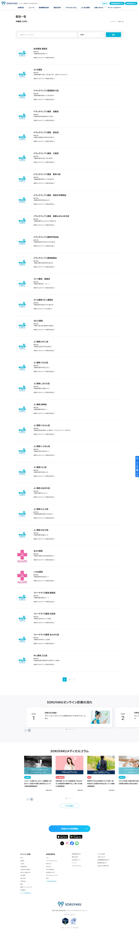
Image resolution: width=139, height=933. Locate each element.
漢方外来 (23, 878)
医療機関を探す (44, 7)
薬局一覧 (120, 21)
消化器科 (23, 875)
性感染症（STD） (50, 872)
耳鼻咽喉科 (23, 866)
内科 (21, 858)
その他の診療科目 (51, 881)
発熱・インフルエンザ (26, 887)
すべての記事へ (69, 806)
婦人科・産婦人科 (25, 872)
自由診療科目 (50, 854)
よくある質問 (85, 7)
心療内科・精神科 (25, 869)
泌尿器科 (23, 890)
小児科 (22, 864)
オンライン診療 (25, 854)
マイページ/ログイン (114, 7)
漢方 (47, 878)
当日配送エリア (76, 860)
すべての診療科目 (25, 893)
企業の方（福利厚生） (103, 866)
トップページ (114, 21)
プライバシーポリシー (69, 915)
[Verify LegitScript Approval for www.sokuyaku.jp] (65, 921)
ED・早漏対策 (50, 869)
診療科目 (21, 7)
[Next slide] (29, 730)
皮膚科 (22, 861)
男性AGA (48, 864)
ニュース (31, 7)
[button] (31, 799)
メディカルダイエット (51, 861)
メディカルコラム (71, 7)
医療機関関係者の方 (117, 3)
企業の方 (105, 3)
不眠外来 (23, 881)
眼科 (21, 884)
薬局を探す (57, 7)
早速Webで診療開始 (69, 828)
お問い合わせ (98, 7)
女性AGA (48, 866)
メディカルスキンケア (52, 875)
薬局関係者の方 (131, 3)
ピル (47, 858)
